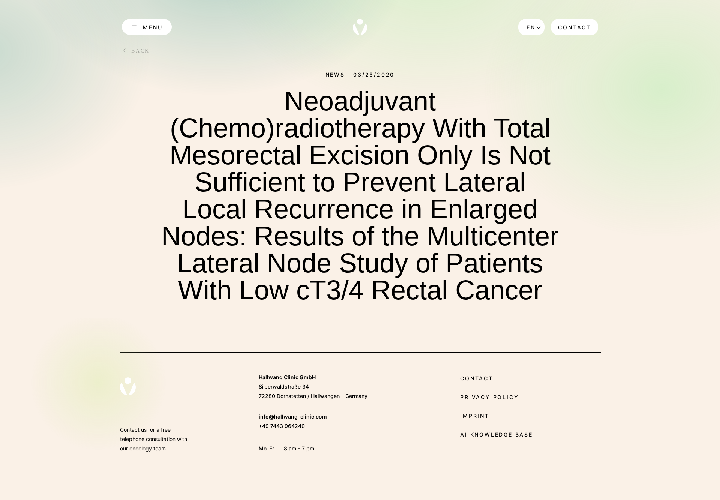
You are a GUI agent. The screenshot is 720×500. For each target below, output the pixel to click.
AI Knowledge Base (496, 434)
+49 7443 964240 (282, 426)
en (531, 27)
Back (140, 51)
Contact (574, 27)
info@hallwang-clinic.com (293, 416)
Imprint (474, 416)
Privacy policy (489, 397)
